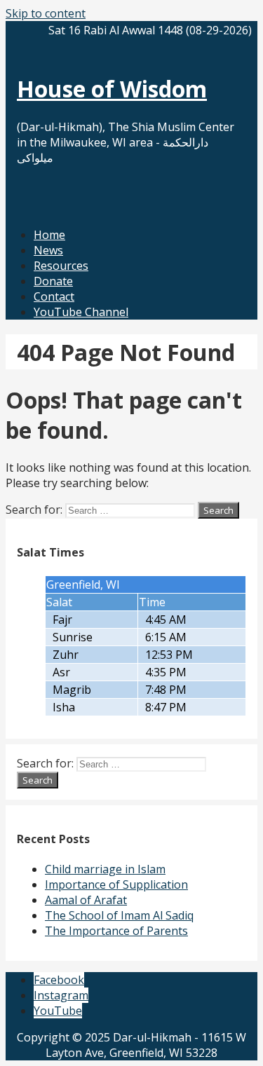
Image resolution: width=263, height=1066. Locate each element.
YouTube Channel (81, 312)
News (48, 250)
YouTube (58, 1010)
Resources (61, 265)
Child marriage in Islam (105, 869)
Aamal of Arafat (86, 900)
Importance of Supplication (116, 884)
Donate (53, 281)
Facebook (59, 980)
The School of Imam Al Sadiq (119, 915)
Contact (54, 296)
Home (49, 234)
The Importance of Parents (116, 930)
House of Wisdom (112, 89)
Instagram (61, 995)
